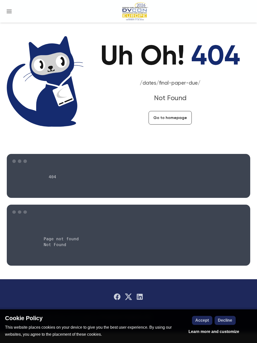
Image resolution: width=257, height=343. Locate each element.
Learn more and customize (213, 331)
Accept (202, 320)
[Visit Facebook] (117, 297)
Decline (225, 320)
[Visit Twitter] (128, 297)
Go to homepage (170, 117)
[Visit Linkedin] (140, 297)
